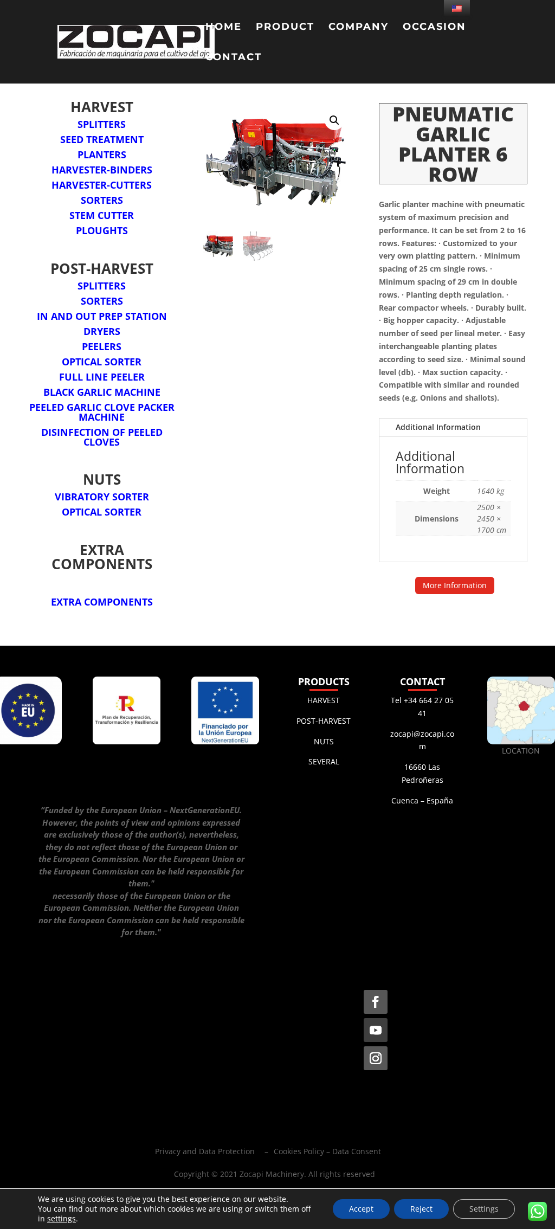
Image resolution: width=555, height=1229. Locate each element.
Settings (484, 1209)
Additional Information (438, 427)
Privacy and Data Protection (205, 1151)
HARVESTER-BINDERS (101, 169)
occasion (434, 28)
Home (223, 28)
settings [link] (61, 1218)
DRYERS (101, 331)
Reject (421, 1209)
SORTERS (102, 200)
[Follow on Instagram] (376, 1058)
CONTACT (233, 58)
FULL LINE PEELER (102, 376)
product (285, 28)
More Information (455, 585)
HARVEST (323, 700)
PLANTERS (102, 154)
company (358, 28)
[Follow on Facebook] (376, 1002)
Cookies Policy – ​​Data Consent (327, 1151)
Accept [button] (361, 1209)
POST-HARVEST (323, 721)
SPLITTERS (102, 124)
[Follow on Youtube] (376, 1030)
